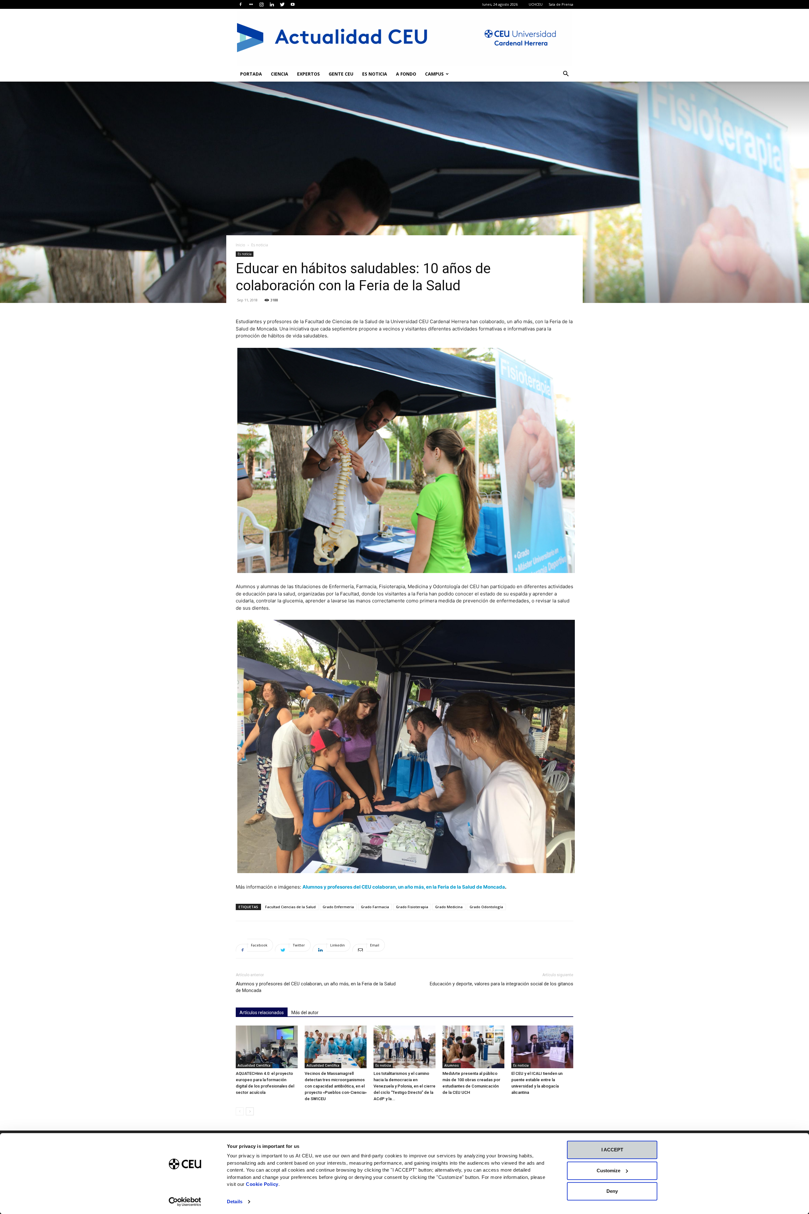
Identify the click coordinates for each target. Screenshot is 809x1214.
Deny (612, 1191)
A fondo (406, 74)
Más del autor (305, 1012)
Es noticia (374, 74)
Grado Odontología (486, 906)
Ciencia (279, 74)
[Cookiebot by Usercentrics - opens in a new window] (185, 1201)
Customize (608, 1170)
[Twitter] (282, 4)
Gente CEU (341, 74)
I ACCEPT (612, 1149)
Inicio (240, 245)
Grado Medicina (449, 906)
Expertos (308, 74)
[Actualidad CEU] (404, 37)
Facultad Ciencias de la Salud (290, 906)
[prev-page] (240, 1111)
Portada (251, 74)
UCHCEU (536, 4)
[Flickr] (251, 4)
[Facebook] (240, 4)
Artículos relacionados (262, 1012)
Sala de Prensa (561, 4)
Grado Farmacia (375, 906)
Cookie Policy (262, 1184)
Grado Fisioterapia (412, 906)
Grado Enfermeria (338, 906)
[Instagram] (261, 4)
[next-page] (250, 1111)
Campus (434, 74)
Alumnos (451, 1065)
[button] (565, 74)
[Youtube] (292, 4)
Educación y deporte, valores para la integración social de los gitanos (501, 984)
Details (234, 1201)
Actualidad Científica (254, 1065)
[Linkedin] (272, 4)
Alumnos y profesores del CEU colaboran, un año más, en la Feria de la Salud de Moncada (403, 887)
